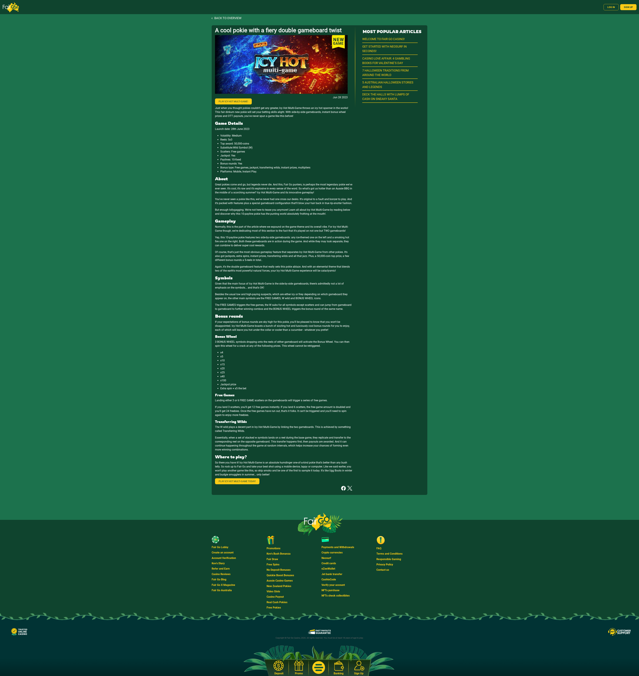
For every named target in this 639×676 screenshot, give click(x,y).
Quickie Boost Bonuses (280, 575)
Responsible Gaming (388, 559)
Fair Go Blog (219, 579)
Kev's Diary (218, 563)
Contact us (382, 569)
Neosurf (326, 558)
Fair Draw (272, 559)
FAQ (378, 548)
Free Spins (273, 564)
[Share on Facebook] (343, 488)
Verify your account (333, 585)
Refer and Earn (221, 568)
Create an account (222, 552)
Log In (611, 7)
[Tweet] (349, 488)
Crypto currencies (332, 552)
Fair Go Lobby (220, 547)
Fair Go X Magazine (223, 585)
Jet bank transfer (331, 574)
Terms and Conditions (389, 553)
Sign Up (628, 7)
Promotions (273, 548)
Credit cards (328, 563)
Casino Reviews (221, 574)
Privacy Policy (384, 564)
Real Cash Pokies (277, 602)
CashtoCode (328, 579)
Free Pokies (274, 607)
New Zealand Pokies (279, 586)
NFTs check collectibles (335, 595)
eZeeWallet (328, 568)
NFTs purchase (330, 590)
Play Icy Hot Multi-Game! (233, 101)
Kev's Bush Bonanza (279, 553)
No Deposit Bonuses (279, 569)
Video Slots (273, 591)
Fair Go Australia (222, 590)
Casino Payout (275, 596)
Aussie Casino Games (280, 580)
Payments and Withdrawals (337, 547)
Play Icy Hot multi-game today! (237, 481)
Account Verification (224, 558)
